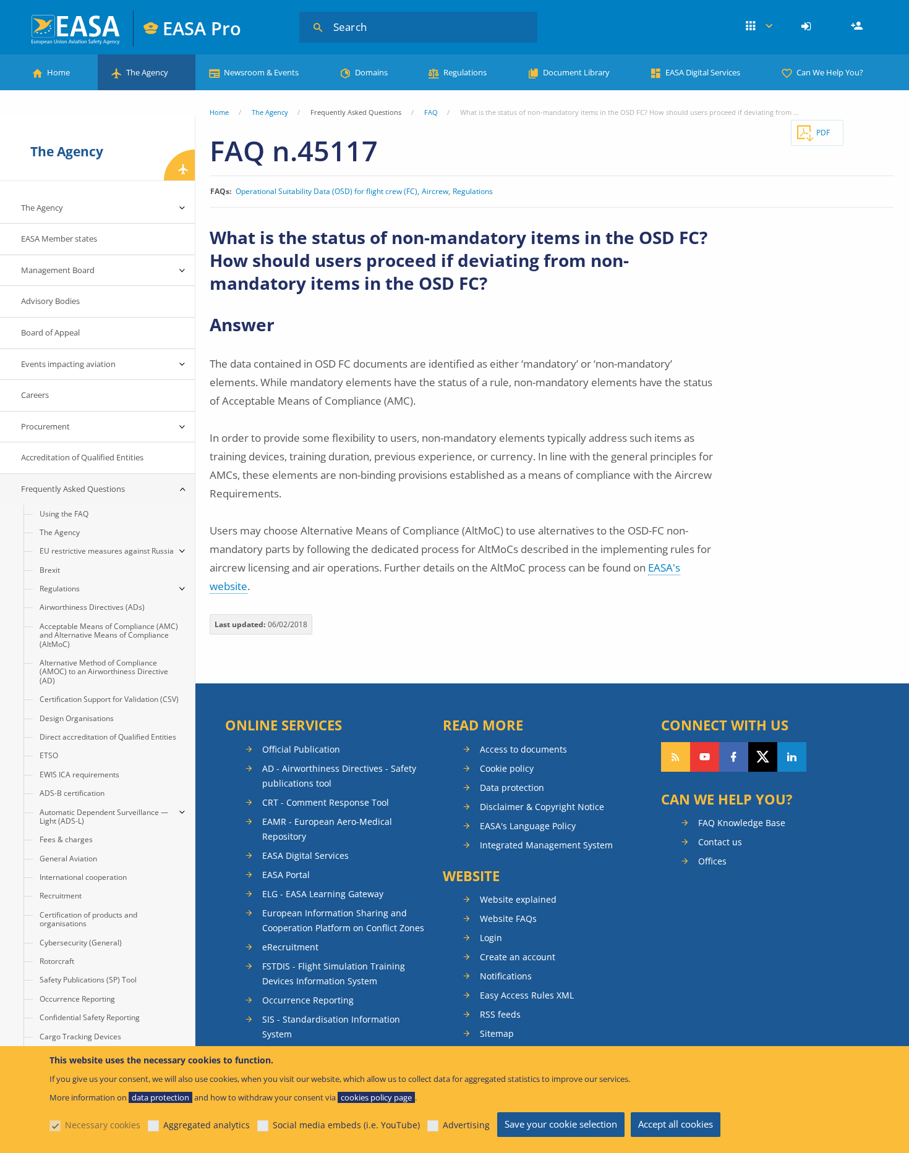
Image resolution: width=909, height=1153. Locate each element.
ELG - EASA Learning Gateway (322, 894)
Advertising (466, 1125)
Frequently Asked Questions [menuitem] (73, 488)
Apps (759, 26)
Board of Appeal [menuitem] (50, 332)
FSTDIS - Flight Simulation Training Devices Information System (333, 973)
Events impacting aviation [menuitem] (68, 364)
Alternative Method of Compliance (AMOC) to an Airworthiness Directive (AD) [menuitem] (104, 671)
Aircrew (435, 191)
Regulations (465, 72)
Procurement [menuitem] (45, 426)
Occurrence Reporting (308, 1000)
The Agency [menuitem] (42, 207)
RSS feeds (500, 1014)
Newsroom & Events (261, 72)
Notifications (506, 976)
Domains (371, 72)
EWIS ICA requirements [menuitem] (79, 774)
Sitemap (497, 1033)
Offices (712, 861)
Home (58, 72)
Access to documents (523, 749)
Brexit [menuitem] (50, 570)
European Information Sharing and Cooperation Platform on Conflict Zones (343, 920)
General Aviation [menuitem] (68, 858)
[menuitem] (808, 26)
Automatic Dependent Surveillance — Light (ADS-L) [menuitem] (104, 816)
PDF (823, 132)
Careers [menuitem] (35, 394)
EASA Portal (286, 875)
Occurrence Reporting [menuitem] (77, 999)
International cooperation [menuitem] (83, 877)
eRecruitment (290, 947)
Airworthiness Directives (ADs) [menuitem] (92, 607)
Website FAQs (508, 918)
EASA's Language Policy (528, 826)
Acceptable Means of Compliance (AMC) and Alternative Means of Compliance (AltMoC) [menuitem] (109, 635)
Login (808, 26)
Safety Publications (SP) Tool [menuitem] (88, 979)
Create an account (517, 957)
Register (858, 26)
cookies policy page (376, 1097)
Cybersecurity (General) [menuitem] (81, 942)
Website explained (518, 899)
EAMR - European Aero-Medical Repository (327, 829)
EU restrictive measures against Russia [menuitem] (107, 551)
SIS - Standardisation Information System (331, 1026)
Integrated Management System (546, 845)
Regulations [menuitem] (60, 588)
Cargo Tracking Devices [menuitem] (80, 1036)
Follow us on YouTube (704, 757)
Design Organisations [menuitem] (77, 718)
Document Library (576, 72)
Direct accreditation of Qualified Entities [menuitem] (108, 737)
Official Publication (301, 749)
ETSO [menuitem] (49, 755)
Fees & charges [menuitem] (66, 839)
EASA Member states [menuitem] (59, 238)
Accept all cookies (675, 1124)
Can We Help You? (829, 72)
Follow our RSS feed (675, 757)
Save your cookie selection (561, 1124)
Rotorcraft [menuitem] (57, 961)
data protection (160, 1097)
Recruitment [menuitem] (61, 895)
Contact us (720, 842)
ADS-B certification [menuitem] (72, 793)
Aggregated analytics (206, 1125)
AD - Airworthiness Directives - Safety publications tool (339, 775)
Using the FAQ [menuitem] (64, 514)
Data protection (512, 787)
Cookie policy (507, 768)
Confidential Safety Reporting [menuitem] (90, 1017)
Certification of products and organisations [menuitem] (88, 919)
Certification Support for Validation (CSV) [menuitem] (109, 699)
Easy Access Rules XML (527, 995)
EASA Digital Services (702, 72)
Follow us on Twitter (762, 757)
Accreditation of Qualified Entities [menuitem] (82, 457)
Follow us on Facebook (733, 757)
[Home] (76, 28)
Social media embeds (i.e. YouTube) (346, 1125)
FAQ (431, 112)
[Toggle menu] (182, 208)
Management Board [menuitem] (58, 270)
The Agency (147, 72)
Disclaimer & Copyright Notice (542, 807)
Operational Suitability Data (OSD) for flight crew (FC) (326, 191)
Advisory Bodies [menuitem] (50, 300)
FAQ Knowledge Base (741, 823)
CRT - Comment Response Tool (325, 802)
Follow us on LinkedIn (791, 757)
